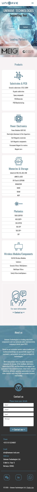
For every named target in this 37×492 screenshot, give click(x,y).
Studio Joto (30, 487)
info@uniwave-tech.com (11, 452)
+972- (5, 442)
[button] (12, 27)
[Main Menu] (32, 3)
